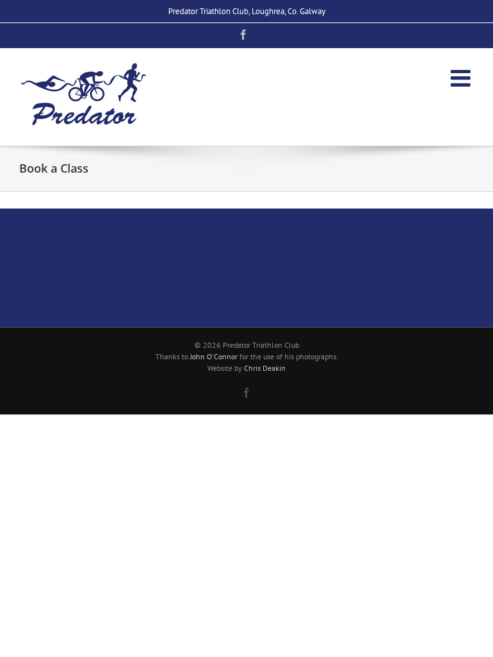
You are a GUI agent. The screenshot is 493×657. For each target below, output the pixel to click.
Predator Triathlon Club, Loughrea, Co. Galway (246, 11)
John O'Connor (214, 356)
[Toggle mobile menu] (462, 78)
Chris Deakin (265, 368)
